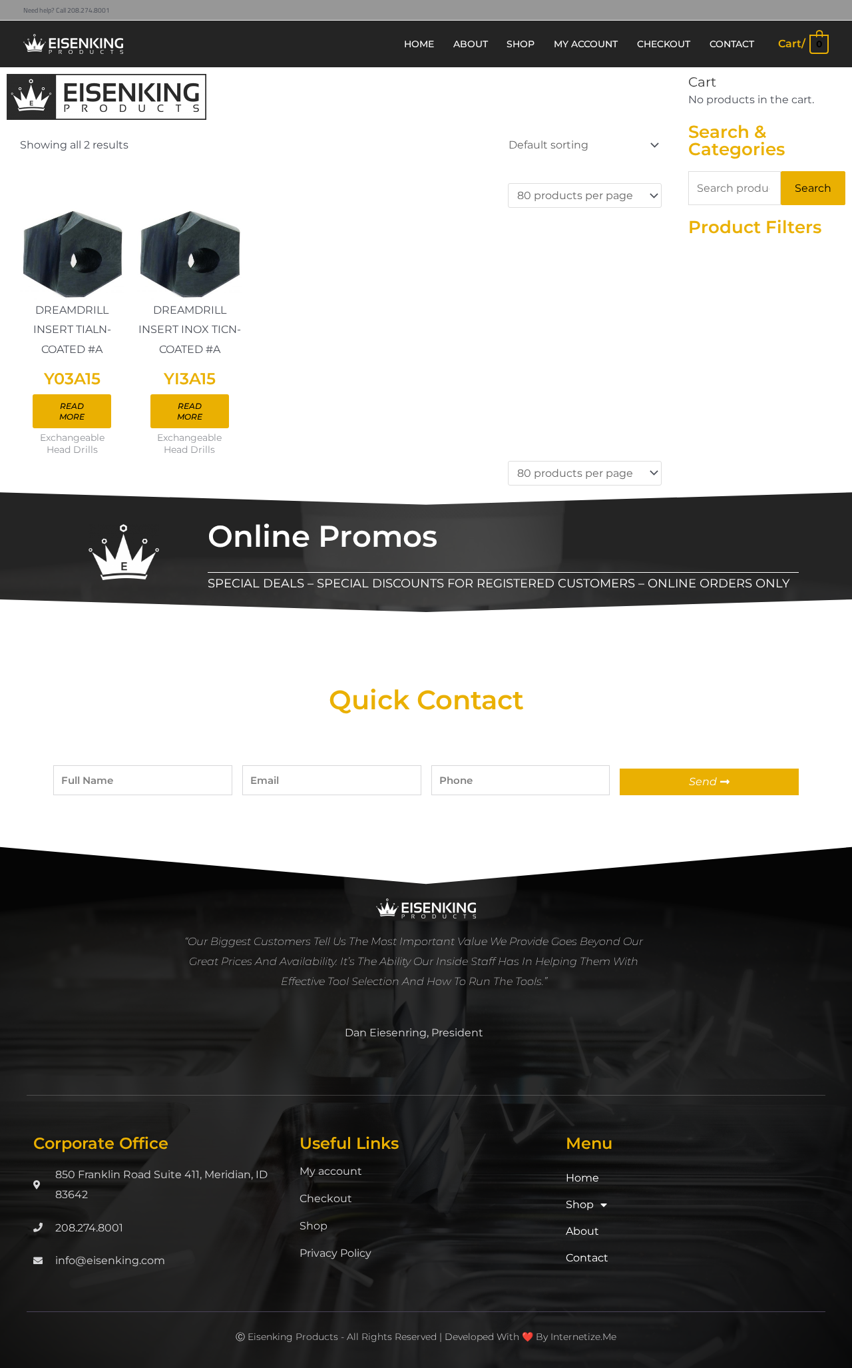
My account (331, 1171)
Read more (72, 411)
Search (813, 188)
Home (582, 1178)
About (582, 1231)
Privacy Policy (335, 1253)
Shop (313, 1225)
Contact (587, 1257)
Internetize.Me (583, 1337)
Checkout (326, 1198)
